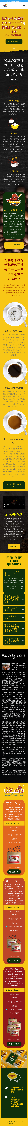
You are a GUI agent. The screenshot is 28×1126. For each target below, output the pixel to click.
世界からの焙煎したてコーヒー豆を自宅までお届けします (14, 25)
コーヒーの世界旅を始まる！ (14, 245)
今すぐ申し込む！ (14, 41)
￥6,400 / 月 (14, 1044)
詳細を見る (14, 546)
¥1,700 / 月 (14, 872)
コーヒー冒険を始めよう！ (14, 485)
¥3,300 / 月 (14, 961)
